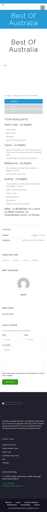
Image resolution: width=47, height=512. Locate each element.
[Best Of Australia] (23, 77)
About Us (8, 502)
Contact (37, 505)
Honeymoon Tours (9, 445)
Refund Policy (12, 505)
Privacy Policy (25, 505)
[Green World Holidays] (3, 5)
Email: (27, 335)
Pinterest (35, 260)
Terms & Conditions (31, 502)
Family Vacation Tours (10, 448)
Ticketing (5, 463)
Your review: (6, 345)
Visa (3, 459)
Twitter (25, 260)
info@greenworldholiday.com (12, 486)
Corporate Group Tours (10, 456)
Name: (4, 335)
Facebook (5, 260)
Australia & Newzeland (37, 240)
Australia (25, 240)
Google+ (16, 260)
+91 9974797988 (8, 483)
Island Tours (6, 452)
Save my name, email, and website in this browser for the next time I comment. (23, 374)
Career (18, 502)
